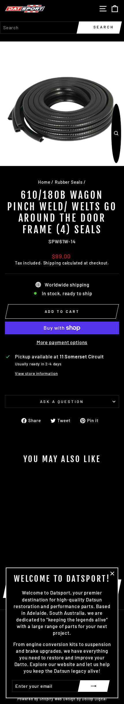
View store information (36, 373)
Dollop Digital (94, 698)
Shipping (52, 262)
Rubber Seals (68, 182)
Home (44, 182)
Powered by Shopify (35, 698)
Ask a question (62, 401)
